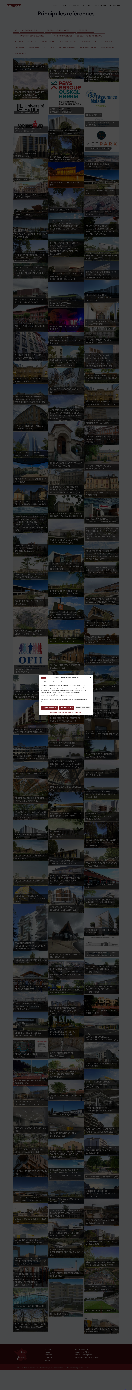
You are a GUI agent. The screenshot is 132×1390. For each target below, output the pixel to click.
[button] (90, 678)
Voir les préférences (83, 708)
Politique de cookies (55, 712)
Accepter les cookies (49, 708)
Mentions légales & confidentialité (71, 712)
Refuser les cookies (66, 708)
